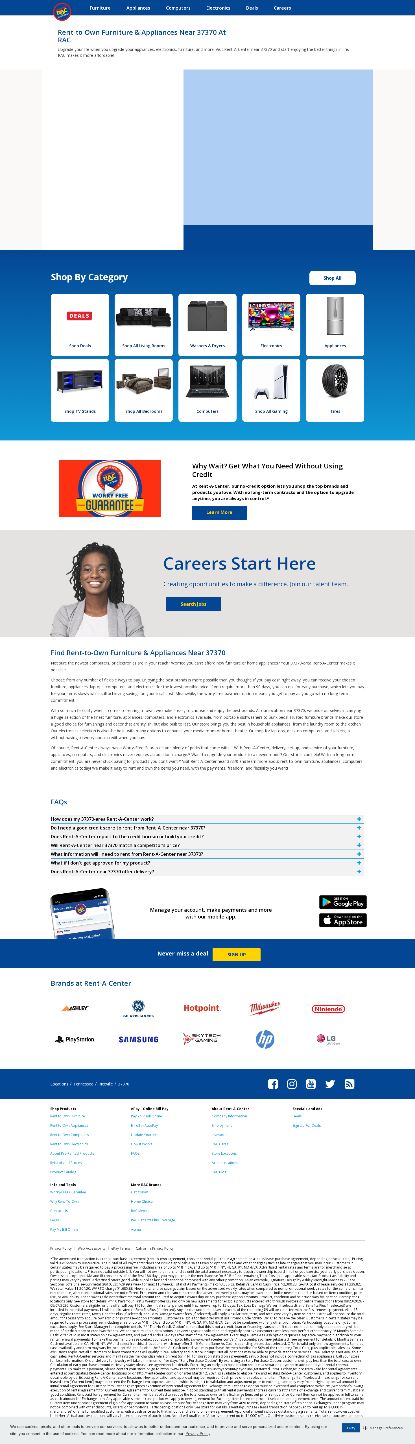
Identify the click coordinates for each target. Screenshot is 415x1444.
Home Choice (142, 1201)
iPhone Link (343, 922)
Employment (222, 1125)
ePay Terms (120, 1248)
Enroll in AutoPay (144, 1125)
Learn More (219, 512)
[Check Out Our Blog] (349, 1089)
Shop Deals (80, 345)
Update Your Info (145, 1134)
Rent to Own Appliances (69, 1125)
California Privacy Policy (155, 1248)
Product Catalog (63, 1172)
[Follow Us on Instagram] (292, 1089)
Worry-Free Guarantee (68, 1192)
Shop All (333, 278)
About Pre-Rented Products (72, 1153)
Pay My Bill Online (64, 1229)
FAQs (135, 1153)
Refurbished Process (66, 1162)
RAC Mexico (140, 1210)
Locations (59, 1084)
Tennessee (83, 1084)
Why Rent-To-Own (64, 1201)
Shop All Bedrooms (143, 411)
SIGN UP (237, 955)
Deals (297, 1116)
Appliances (335, 345)
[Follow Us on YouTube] (311, 1089)
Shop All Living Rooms (143, 345)
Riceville (106, 1084)
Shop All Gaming (271, 411)
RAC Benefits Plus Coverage (153, 1220)
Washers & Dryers (207, 345)
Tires (335, 411)
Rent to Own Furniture (67, 1116)
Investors (219, 1134)
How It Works (141, 1144)
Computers (207, 411)
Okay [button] (351, 1428)
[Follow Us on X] (330, 1089)
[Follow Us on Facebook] (273, 1089)
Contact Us (59, 1210)
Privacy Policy (197, 1433)
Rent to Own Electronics (69, 1144)
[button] (383, 1427)
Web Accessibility (91, 1248)
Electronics (271, 345)
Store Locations (224, 1153)
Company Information (229, 1116)
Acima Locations (225, 1162)
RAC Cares (220, 1144)
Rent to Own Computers (69, 1134)
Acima (136, 1229)
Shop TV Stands (80, 411)
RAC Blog (219, 1172)
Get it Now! (139, 1192)
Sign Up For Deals (306, 1125)
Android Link (343, 904)
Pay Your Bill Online (146, 1116)
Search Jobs (193, 604)
